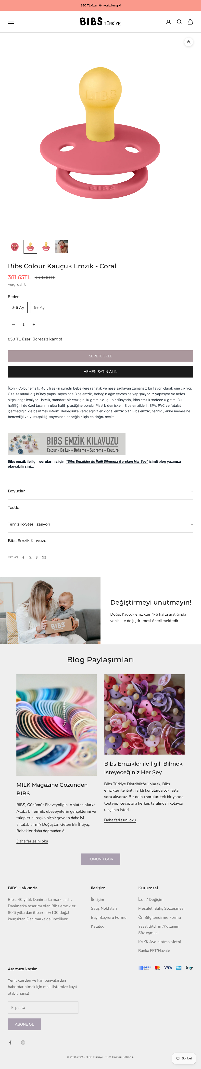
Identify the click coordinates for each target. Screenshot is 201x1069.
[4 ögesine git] (62, 247)
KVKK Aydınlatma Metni (159, 942)
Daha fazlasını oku (32, 841)
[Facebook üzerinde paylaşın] (23, 557)
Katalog (97, 926)
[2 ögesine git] (30, 247)
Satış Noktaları (104, 908)
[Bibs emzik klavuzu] (67, 444)
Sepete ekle (100, 356)
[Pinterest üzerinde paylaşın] (37, 557)
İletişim (97, 899)
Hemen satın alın (100, 371)
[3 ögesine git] (46, 247)
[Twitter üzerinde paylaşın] (30, 557)
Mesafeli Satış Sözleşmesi (161, 908)
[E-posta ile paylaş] (44, 557)
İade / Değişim (150, 899)
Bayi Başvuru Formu (108, 917)
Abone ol (24, 1024)
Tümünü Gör (100, 859)
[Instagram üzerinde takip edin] (23, 1042)
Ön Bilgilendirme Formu (159, 917)
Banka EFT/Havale (154, 950)
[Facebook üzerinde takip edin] (10, 1042)
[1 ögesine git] (15, 247)
